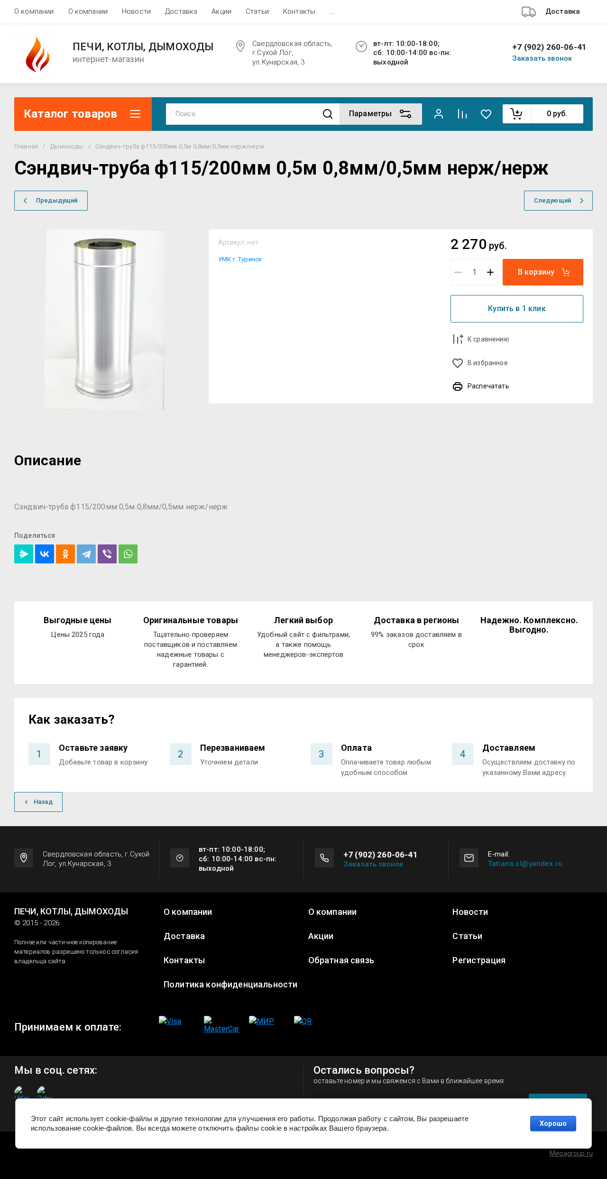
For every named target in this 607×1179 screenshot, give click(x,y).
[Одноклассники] (65, 553)
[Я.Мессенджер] (23, 553)
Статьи (257, 11)
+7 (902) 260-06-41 (549, 47)
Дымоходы (66, 146)
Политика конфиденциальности (230, 984)
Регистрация (479, 960)
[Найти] (328, 114)
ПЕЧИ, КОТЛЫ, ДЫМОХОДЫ (143, 47)
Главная (26, 146)
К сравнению (488, 339)
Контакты (299, 11)
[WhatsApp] (128, 553)
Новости (136, 11)
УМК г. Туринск (240, 259)
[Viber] (107, 553)
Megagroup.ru (571, 1153)
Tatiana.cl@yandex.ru (525, 863)
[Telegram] (86, 553)
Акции (221, 11)
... (332, 11)
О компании (34, 11)
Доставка (181, 11)
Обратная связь (341, 960)
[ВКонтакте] (44, 553)
